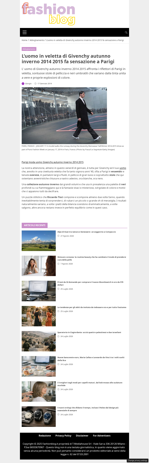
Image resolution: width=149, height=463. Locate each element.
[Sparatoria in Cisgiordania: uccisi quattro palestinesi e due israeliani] (39, 341)
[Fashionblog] (48, 13)
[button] (126, 32)
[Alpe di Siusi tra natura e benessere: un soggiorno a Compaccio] (39, 240)
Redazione (45, 435)
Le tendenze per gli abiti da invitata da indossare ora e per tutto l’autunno (91, 307)
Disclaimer (82, 435)
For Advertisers (101, 435)
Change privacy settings (137, 460)
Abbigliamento (29, 49)
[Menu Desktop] (25, 32)
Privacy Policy (63, 435)
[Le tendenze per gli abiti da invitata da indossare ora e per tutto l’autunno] (39, 316)
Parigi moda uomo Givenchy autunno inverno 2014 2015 (53, 162)
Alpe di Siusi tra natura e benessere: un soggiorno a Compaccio (86, 231)
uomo (123, 168)
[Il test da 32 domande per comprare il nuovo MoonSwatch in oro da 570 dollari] (39, 291)
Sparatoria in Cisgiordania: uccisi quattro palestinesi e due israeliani (89, 332)
